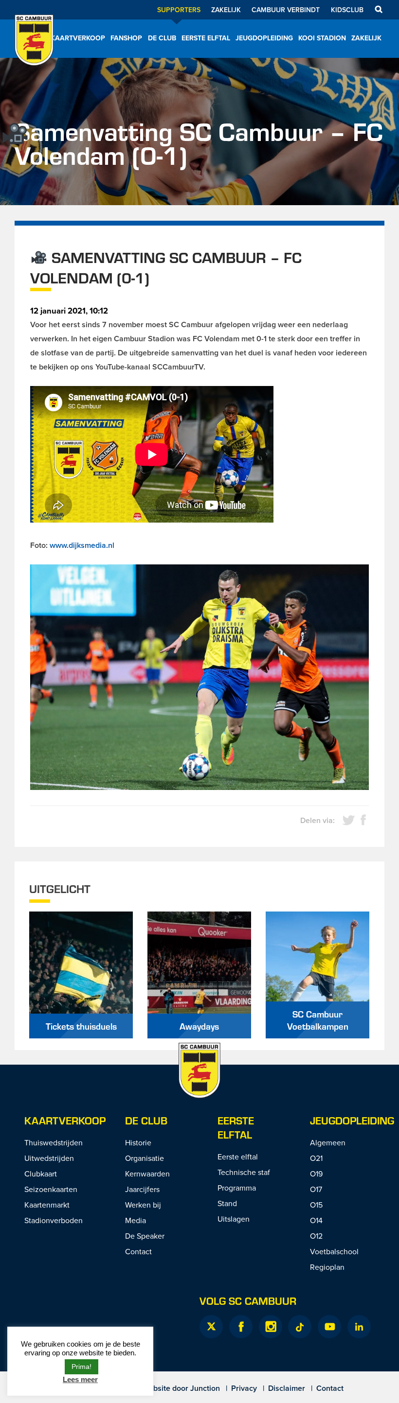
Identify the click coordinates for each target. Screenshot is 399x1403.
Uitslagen (234, 1218)
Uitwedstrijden (49, 1158)
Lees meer (80, 1379)
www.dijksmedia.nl (82, 545)
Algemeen (327, 1142)
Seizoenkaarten (50, 1189)
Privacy (244, 1388)
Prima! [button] (81, 1366)
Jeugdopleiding (264, 38)
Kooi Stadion (322, 38)
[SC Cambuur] (34, 53)
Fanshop (126, 38)
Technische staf (244, 1172)
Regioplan (327, 1267)
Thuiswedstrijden (53, 1142)
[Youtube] (329, 1326)
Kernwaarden (147, 1173)
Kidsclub (347, 10)
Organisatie (144, 1158)
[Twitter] (211, 1326)
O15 (316, 1204)
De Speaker (144, 1235)
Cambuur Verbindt (286, 10)
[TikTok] (299, 1326)
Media (135, 1220)
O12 (316, 1235)
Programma (237, 1187)
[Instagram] (270, 1326)
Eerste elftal (205, 38)
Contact (138, 1251)
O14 (316, 1220)
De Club (162, 38)
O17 (316, 1189)
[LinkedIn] (359, 1326)
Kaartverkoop (78, 38)
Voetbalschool (334, 1251)
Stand (227, 1203)
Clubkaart (40, 1173)
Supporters (178, 10)
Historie (138, 1142)
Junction (205, 1388)
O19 (316, 1173)
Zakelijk (226, 10)
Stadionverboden (53, 1220)
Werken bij (143, 1204)
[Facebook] (241, 1326)
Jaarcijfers (142, 1189)
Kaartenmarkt (47, 1204)
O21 (316, 1158)
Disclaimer (286, 1388)
